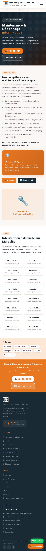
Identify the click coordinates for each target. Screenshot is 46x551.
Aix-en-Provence (21, 347)
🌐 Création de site (10, 452)
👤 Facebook (7, 528)
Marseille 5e (12, 281)
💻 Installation (8, 441)
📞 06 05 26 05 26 (12, 51)
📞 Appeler (9, 180)
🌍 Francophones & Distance (13, 498)
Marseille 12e (34, 309)
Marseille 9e (12, 300)
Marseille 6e (34, 281)
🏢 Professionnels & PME (11, 460)
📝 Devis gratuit (26, 180)
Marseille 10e (34, 300)
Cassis (17, 351)
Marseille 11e (12, 309)
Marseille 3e (12, 271)
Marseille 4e (34, 271)
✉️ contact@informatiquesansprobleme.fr (17, 513)
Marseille (7, 347)
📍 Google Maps (8, 532)
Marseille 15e (12, 328)
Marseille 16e (34, 328)
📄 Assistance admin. (10, 456)
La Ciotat (34, 347)
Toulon (37, 351)
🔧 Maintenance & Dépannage (14, 437)
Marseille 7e (12, 290)
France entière (9, 355)
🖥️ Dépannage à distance (12, 464)
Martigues (27, 351)
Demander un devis (13, 58)
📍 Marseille (7, 475)
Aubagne (7, 351)
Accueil (5, 10)
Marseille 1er (12, 262)
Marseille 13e (12, 318)
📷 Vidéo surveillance (10, 445)
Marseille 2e (34, 262)
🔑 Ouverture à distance (11, 449)
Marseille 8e (34, 290)
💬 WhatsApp (37, 541)
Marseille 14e (34, 318)
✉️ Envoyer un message (23, 386)
